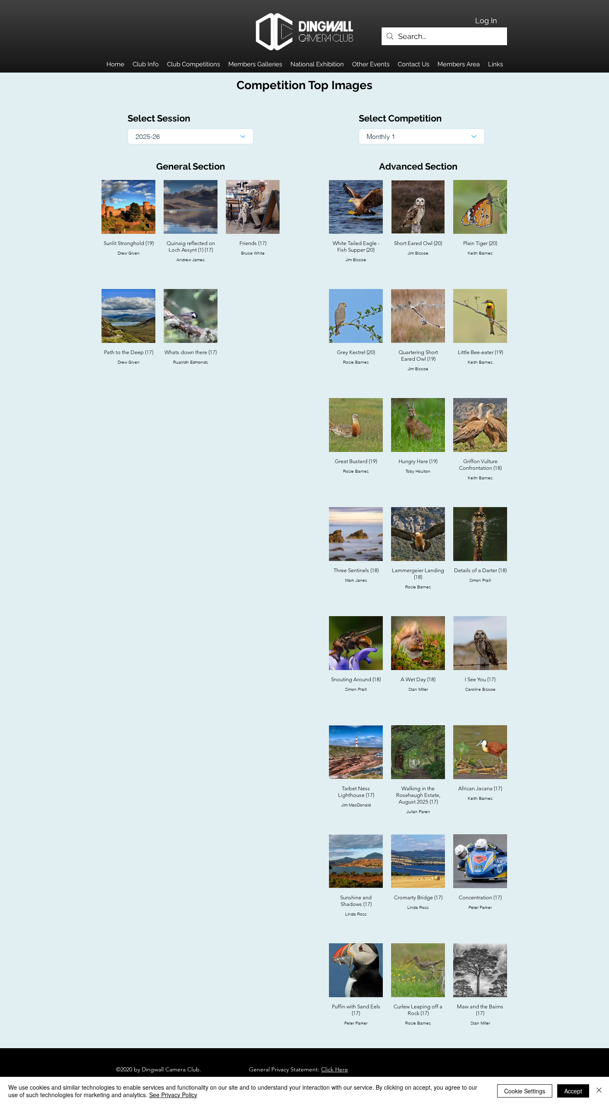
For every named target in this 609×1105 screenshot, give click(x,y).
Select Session (159, 118)
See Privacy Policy (173, 1094)
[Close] (599, 1090)
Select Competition (400, 118)
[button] (145, 64)
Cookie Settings (524, 1091)
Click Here (334, 1069)
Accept (573, 1091)
